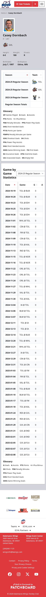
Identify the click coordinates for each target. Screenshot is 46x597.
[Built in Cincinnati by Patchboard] (23, 586)
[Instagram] (18, 574)
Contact (12, 561)
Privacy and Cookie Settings (23, 567)
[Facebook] (9, 574)
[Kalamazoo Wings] (6, 4)
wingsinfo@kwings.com (12, 552)
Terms (34, 561)
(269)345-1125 (8, 548)
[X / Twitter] (27, 574)
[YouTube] (36, 574)
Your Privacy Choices (23, 564)
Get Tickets (24, 4)
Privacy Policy (23, 561)
